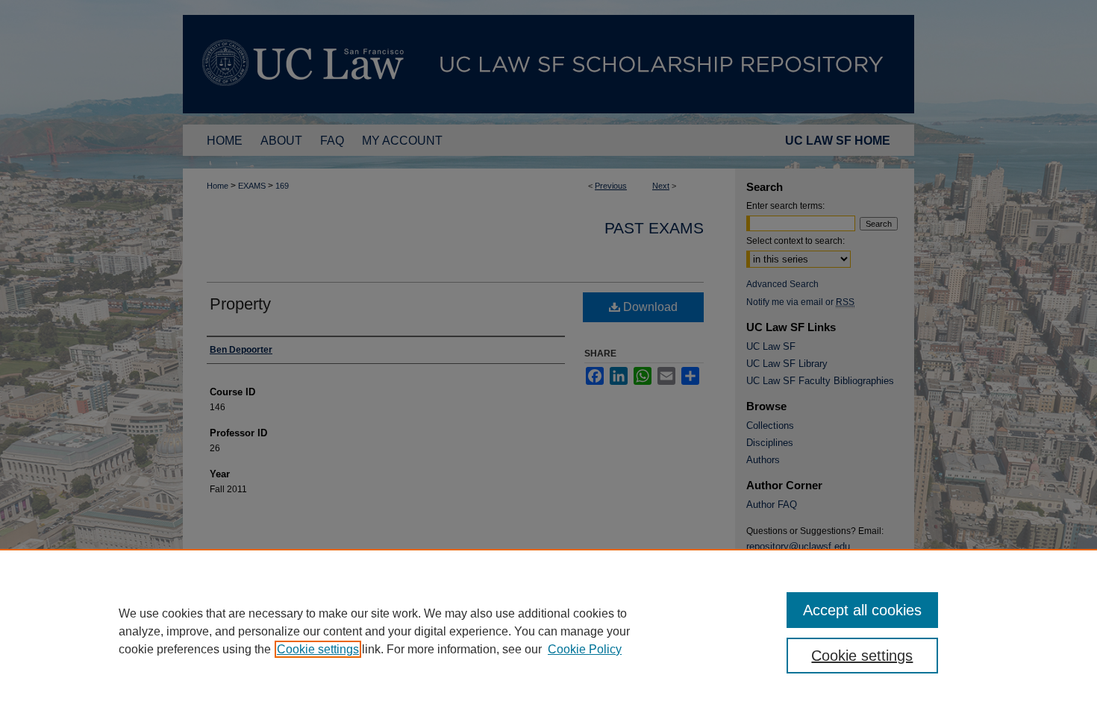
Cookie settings (318, 649)
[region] (548, 631)
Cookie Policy (585, 649)
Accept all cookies (862, 610)
